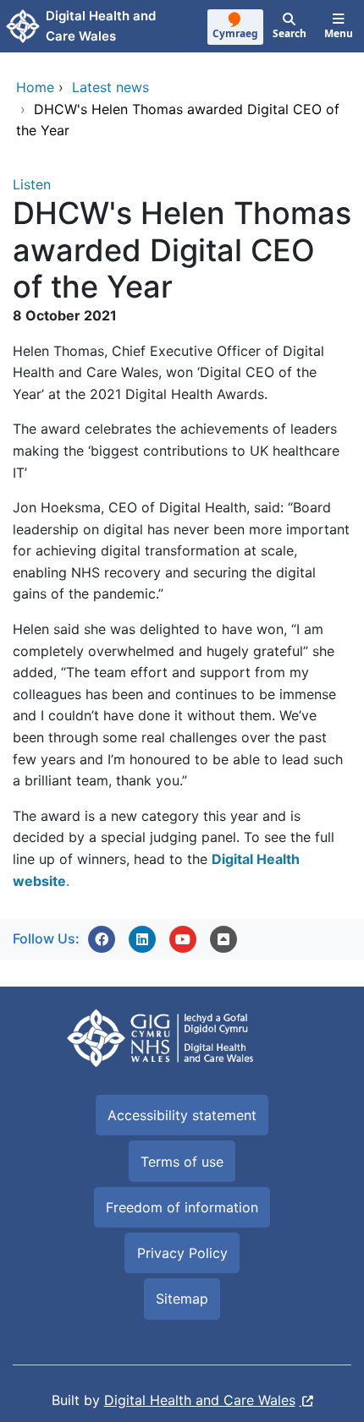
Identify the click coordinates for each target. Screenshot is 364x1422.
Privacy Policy (182, 1252)
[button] (101, 939)
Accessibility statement (182, 1115)
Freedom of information (182, 1207)
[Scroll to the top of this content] (223, 939)
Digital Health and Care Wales (199, 1400)
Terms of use (182, 1161)
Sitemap (182, 1298)
